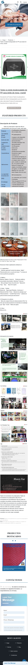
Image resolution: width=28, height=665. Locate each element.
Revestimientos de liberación (7, 508)
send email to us (15, 107)
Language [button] (25, 2)
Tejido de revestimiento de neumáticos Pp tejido (15, 503)
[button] (18, 2)
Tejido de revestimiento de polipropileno (10, 495)
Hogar (4, 40)
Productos (10, 40)
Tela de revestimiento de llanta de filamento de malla (13, 504)
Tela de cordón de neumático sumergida (10, 506)
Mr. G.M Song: (7, 587)
